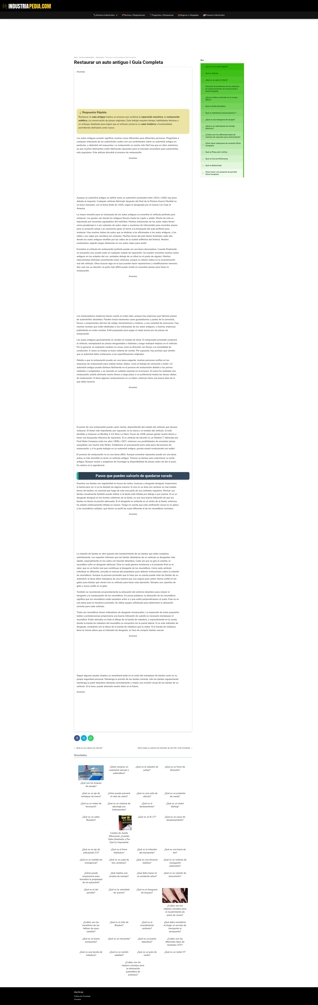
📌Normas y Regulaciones (133, 15)
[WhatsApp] (91, 738)
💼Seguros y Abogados (188, 15)
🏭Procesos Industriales (214, 15)
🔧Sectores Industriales (104, 15)
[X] (84, 738)
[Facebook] (77, 738)
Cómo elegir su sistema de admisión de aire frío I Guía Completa (164, 748)
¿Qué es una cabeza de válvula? (89, 748)
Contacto (77, 999)
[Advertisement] (159, 37)
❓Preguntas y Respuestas (161, 15)
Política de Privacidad (82, 996)
